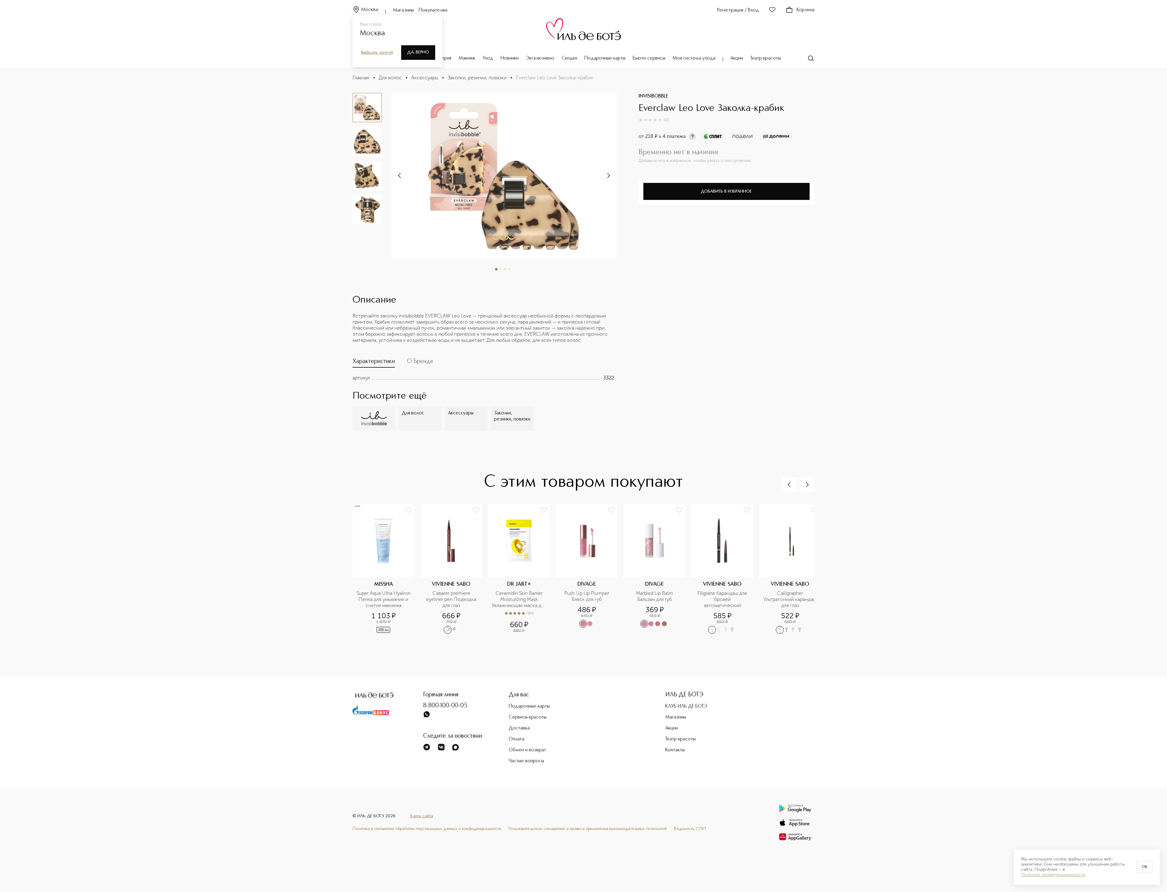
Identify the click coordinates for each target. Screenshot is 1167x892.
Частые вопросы (526, 761)
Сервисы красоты (527, 717)
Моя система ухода (694, 58)
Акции (736, 58)
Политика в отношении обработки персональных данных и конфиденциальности (427, 829)
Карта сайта (421, 816)
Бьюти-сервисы (649, 58)
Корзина (805, 10)
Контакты (675, 750)
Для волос (390, 78)
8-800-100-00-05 (445, 706)
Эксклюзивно (540, 58)
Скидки (569, 58)
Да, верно (418, 52)
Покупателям (433, 10)
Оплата (516, 739)
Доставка (519, 728)
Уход (488, 58)
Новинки (510, 58)
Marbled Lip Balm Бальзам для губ (655, 596)
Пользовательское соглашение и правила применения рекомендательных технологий (587, 829)
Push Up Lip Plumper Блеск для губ (587, 596)
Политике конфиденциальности (1053, 874)
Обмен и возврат (527, 750)
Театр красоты (765, 58)
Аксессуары (424, 78)
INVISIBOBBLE (653, 96)
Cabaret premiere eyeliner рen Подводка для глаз (451, 599)
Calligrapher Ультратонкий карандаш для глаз (790, 599)
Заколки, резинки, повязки (477, 78)
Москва (369, 9)
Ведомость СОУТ (690, 829)
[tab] (374, 363)
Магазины (403, 10)
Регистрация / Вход (738, 10)
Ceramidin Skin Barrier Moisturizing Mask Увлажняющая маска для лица (519, 599)
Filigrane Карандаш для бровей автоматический (722, 599)
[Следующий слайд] (399, 175)
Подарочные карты (604, 58)
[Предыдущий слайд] (789, 484)
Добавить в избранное (726, 191)
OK (1144, 867)
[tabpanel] (483, 378)
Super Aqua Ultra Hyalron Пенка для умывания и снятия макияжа (383, 599)
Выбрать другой (377, 52)
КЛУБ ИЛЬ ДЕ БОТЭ (686, 706)
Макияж (467, 58)
